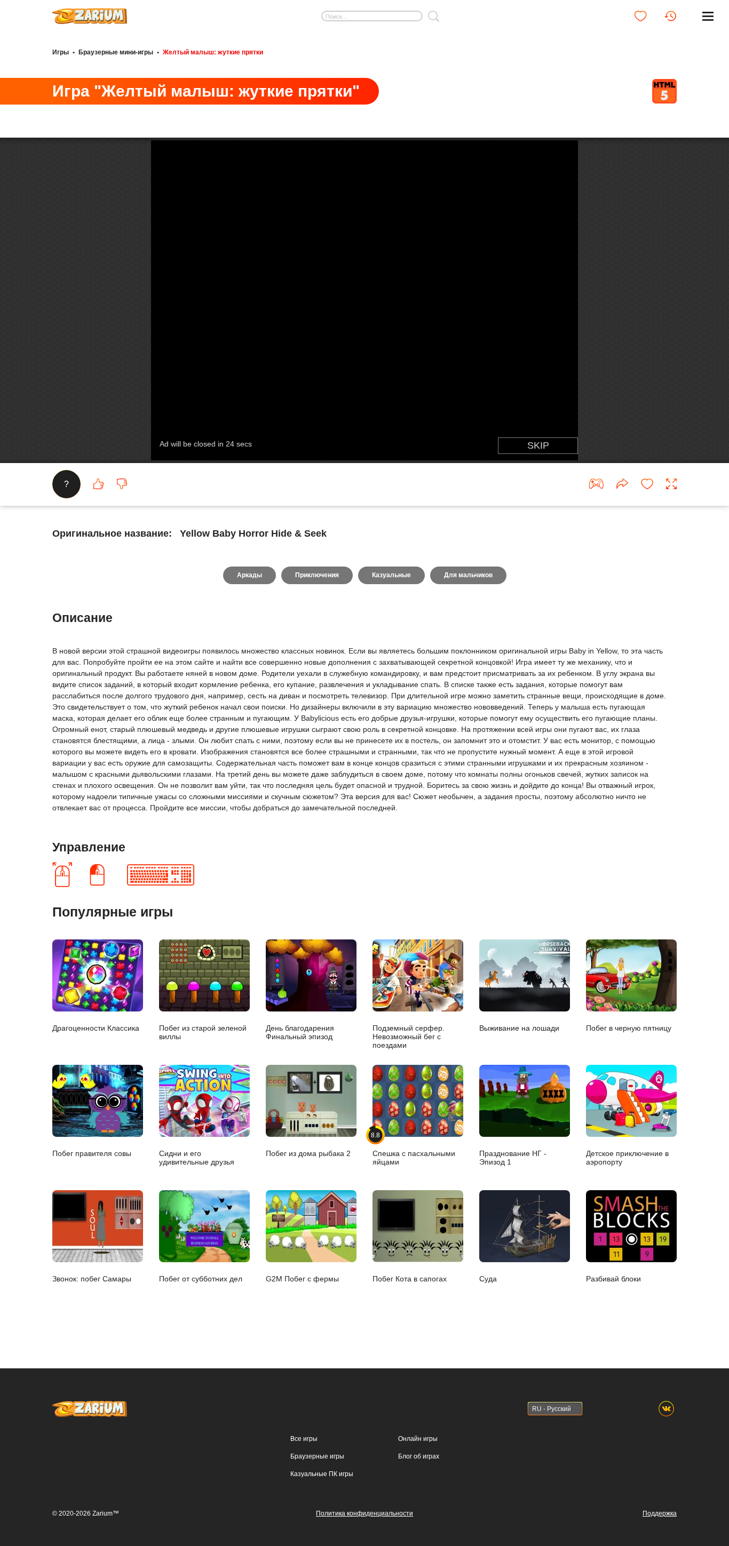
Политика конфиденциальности (364, 1513)
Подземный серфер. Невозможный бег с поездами (409, 1036)
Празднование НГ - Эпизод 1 (512, 1157)
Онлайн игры (418, 1439)
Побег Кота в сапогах (410, 1278)
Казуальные (391, 575)
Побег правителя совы (91, 1153)
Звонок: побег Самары (91, 1278)
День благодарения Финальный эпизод (300, 1032)
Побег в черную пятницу (628, 1028)
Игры (60, 52)
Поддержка (660, 1513)
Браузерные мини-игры (115, 52)
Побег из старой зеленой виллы (203, 1032)
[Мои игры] (640, 16)
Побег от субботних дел (200, 1278)
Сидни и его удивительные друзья (196, 1157)
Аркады (249, 575)
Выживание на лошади (519, 1028)
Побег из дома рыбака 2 (308, 1153)
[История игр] (670, 16)
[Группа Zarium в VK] (666, 1408)
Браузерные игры (317, 1456)
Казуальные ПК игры (321, 1474)
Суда (488, 1278)
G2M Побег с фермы (302, 1278)
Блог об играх (418, 1456)
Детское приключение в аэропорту (627, 1157)
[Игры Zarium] (89, 12)
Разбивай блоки (613, 1278)
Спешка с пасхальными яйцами (414, 1148)
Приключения (317, 575)
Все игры (304, 1439)
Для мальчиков (468, 575)
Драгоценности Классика (95, 1028)
